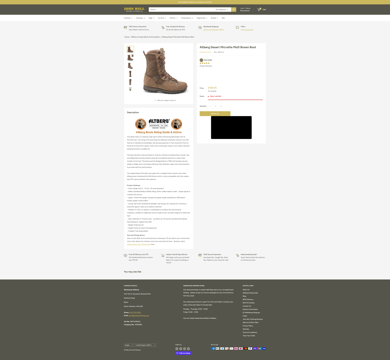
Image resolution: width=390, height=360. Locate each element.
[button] (231, 60)
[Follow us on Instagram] (184, 348)
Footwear (139, 18)
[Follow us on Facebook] (176, 348)
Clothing (127, 18)
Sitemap (246, 329)
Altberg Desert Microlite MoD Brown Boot (178, 37)
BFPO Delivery (248, 299)
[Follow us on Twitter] (180, 348)
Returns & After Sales (250, 322)
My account (245, 11)
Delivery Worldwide (210, 30)
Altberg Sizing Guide (250, 293)
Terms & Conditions (250, 332)
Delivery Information (250, 309)
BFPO (222, 30)
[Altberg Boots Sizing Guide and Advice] (158, 118)
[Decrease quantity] (210, 106)
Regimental (201, 18)
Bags (150, 18)
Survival (161, 18)
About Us (246, 290)
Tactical (172, 18)
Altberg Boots (205, 52)
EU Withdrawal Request (251, 313)
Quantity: (203, 106)
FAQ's (245, 316)
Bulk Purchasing (248, 303)
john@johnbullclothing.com (139, 315)
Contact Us (247, 306)
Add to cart (215, 113)
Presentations (186, 18)
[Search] (233, 9)
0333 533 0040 (135, 312)
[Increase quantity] (221, 106)
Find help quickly (247, 30)
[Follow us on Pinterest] (188, 348)
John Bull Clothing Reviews (253, 319)
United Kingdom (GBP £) (143, 345)
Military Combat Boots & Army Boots (145, 37)
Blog (244, 296)
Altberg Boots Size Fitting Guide (139, 244)
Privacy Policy (248, 326)
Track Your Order (249, 336)
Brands (213, 18)
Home (126, 37)
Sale (223, 18)
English (127, 345)
